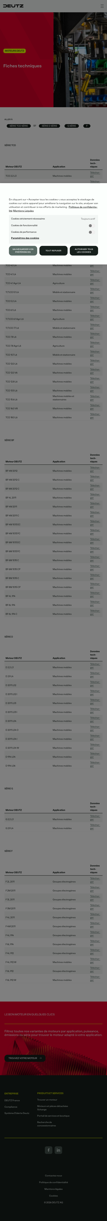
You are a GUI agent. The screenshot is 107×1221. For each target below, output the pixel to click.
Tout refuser (53, 251)
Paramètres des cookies (25, 238)
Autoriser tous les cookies (84, 250)
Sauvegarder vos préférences (23, 250)
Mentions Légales (23, 210)
